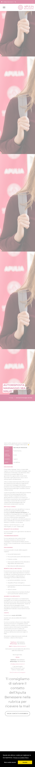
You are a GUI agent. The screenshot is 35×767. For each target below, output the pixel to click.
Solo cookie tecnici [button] (10, 762)
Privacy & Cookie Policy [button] (21, 757)
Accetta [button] (25, 762)
